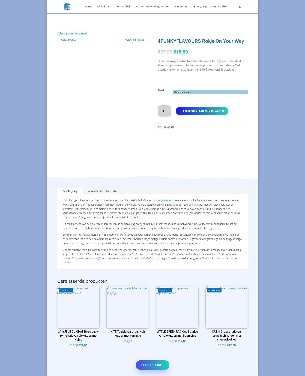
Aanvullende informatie (102, 191)
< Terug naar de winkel (72, 33)
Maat (161, 90)
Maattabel (123, 6)
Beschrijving (70, 191)
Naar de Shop (151, 364)
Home (88, 6)
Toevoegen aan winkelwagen (203, 110)
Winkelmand (104, 6)
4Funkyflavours (162, 200)
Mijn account (182, 6)
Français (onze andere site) (210, 6)
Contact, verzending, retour (151, 6)
